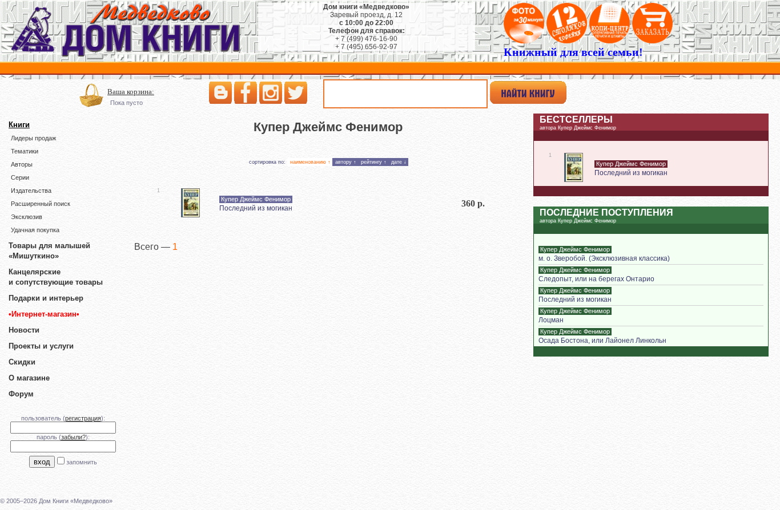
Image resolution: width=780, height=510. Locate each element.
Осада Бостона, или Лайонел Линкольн (602, 341)
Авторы (22, 164)
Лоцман (551, 320)
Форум (21, 394)
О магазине (29, 378)
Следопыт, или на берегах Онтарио (596, 279)
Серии (20, 177)
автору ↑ (345, 162)
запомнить (81, 462)
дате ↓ (399, 162)
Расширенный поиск (40, 203)
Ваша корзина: (130, 91)
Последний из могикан (255, 208)
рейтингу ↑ (374, 162)
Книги (19, 124)
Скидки (22, 362)
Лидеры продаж (33, 138)
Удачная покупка (35, 229)
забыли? (73, 437)
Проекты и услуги (41, 346)
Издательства (31, 190)
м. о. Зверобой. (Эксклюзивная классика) (604, 258)
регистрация (83, 418)
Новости (24, 330)
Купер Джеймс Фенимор (256, 199)
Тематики (24, 151)
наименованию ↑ (310, 162)
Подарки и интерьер (46, 298)
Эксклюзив (26, 216)
